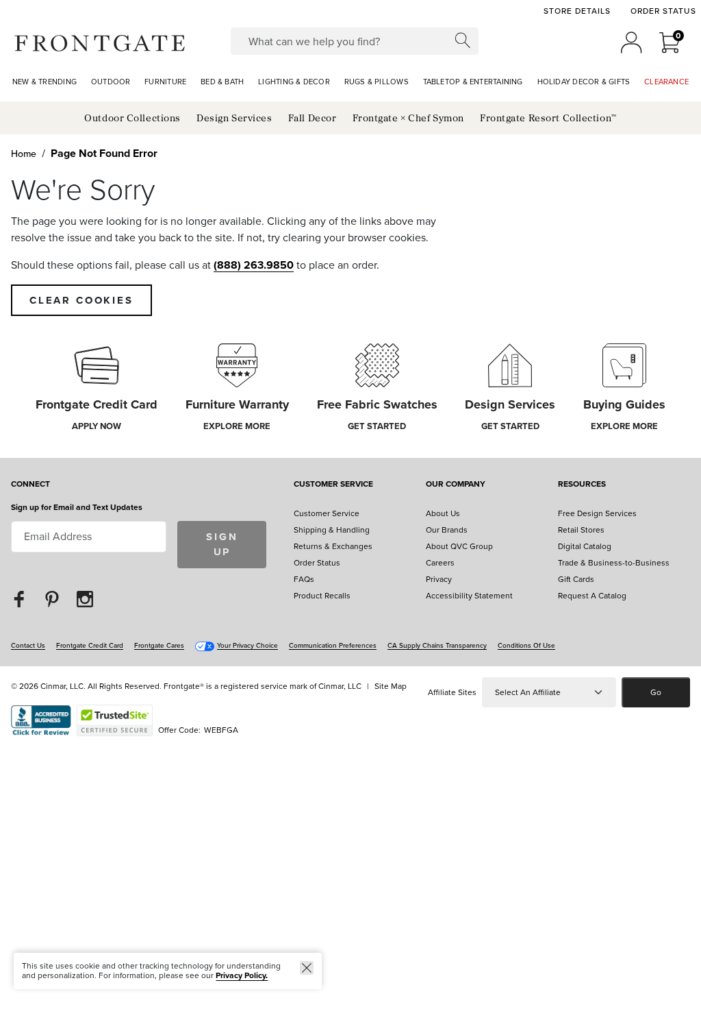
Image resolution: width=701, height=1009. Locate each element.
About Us (443, 513)
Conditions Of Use (526, 645)
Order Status (663, 11)
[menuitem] (44, 82)
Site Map (390, 686)
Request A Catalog (592, 595)
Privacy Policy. (242, 975)
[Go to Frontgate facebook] (19, 598)
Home (23, 154)
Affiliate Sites (452, 692)
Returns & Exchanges (333, 546)
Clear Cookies (81, 300)
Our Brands (447, 530)
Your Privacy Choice (247, 645)
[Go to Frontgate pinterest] (52, 598)
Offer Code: (180, 730)
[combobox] (355, 41)
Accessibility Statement (469, 595)
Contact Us (28, 645)
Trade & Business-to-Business (614, 563)
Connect (30, 485)
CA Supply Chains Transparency (437, 645)
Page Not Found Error (104, 153)
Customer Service (333, 485)
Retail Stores (581, 530)
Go (655, 692)
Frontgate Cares (159, 645)
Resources (582, 485)
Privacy (439, 579)
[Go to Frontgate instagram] (85, 598)
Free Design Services (597, 513)
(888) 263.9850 (254, 265)
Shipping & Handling (332, 530)
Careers (440, 563)
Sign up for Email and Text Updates (76, 507)
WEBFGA (221, 730)
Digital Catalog (584, 546)
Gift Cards (576, 579)
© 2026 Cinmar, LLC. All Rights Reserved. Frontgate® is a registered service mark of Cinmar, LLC (186, 686)
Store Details (577, 11)
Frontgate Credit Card (89, 645)
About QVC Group (459, 546)
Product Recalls (322, 595)
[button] (100, 42)
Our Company (455, 485)
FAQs (304, 579)
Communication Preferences (333, 645)
